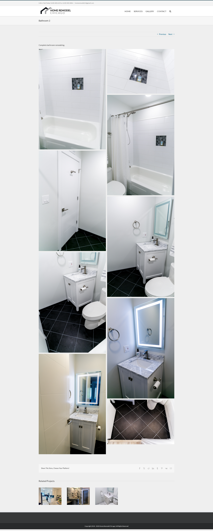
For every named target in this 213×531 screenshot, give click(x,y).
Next (170, 34)
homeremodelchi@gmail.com (84, 3)
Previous (162, 34)
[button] (170, 11)
